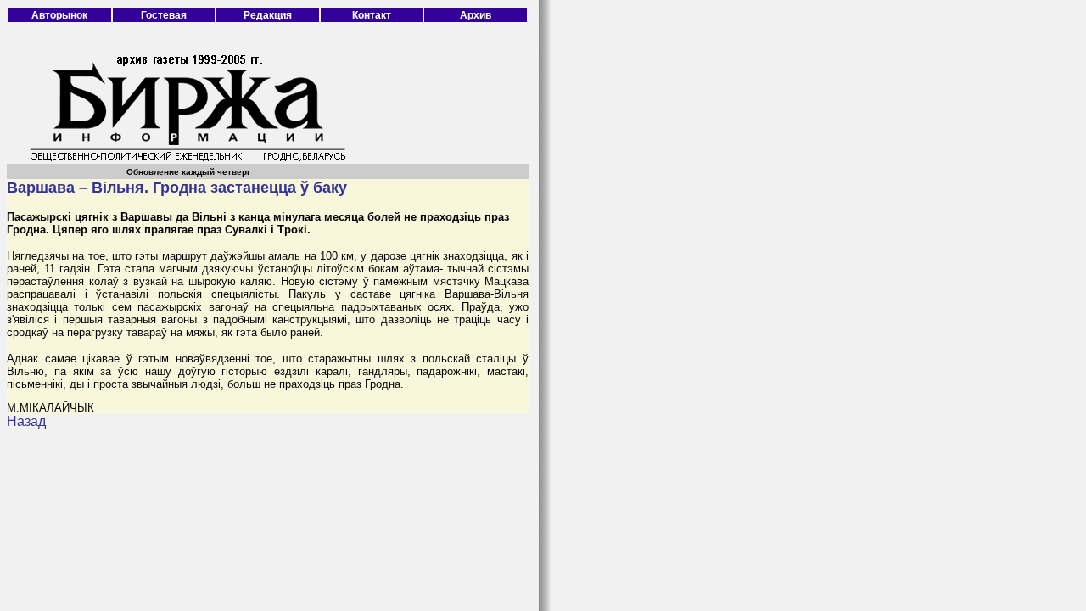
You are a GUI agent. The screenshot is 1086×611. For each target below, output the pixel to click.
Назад (26, 421)
